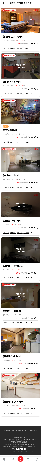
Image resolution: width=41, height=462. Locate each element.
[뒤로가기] (4, 3)
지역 (28, 460)
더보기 (36, 460)
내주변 (20, 460)
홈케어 (12, 460)
